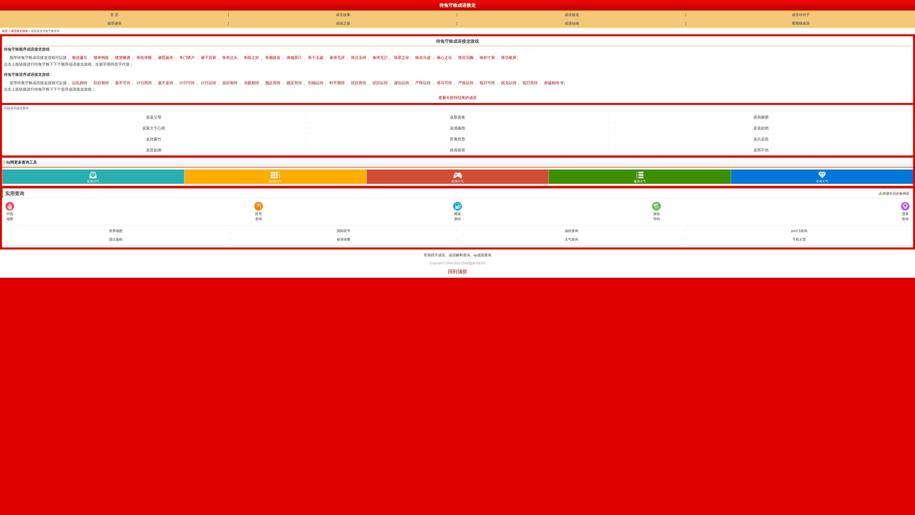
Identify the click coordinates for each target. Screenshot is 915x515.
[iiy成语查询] (5, 5)
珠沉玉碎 (358, 58)
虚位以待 (401, 83)
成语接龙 (572, 15)
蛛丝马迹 (423, 58)
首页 (5, 31)
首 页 (114, 15)
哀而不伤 (761, 150)
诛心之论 (444, 58)
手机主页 (799, 239)
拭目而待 (358, 83)
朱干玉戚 (315, 58)
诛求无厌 (337, 58)
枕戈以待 (508, 83)
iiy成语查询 (482, 255)
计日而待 (144, 83)
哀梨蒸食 (457, 117)
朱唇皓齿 (272, 58)
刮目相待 (101, 83)
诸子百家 (208, 58)
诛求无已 (380, 58)
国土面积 (115, 239)
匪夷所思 (457, 139)
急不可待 (122, 83)
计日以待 (208, 83)
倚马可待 (444, 83)
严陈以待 (465, 83)
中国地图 (9, 216)
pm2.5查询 (799, 231)
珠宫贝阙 (465, 58)
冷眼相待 (251, 83)
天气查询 (571, 239)
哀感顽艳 (457, 128)
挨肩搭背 (457, 150)
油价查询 (571, 231)
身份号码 (656, 216)
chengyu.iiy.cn (473, 263)
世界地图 (115, 231)
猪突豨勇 (122, 58)
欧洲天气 (275, 181)
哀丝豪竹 (153, 139)
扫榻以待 (315, 83)
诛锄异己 (294, 58)
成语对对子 (801, 15)
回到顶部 (457, 271)
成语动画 (572, 23)
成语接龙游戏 (19, 31)
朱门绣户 (187, 58)
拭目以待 (380, 83)
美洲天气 (457, 181)
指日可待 (487, 83)
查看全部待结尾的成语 (457, 98)
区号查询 (258, 216)
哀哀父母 (153, 117)
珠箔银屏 (508, 58)
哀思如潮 (153, 150)
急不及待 (165, 83)
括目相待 (230, 83)
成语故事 (343, 15)
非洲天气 (822, 181)
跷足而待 (294, 83)
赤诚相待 (551, 83)
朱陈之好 (251, 58)
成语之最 (343, 23)
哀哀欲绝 (761, 128)
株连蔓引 (79, 58)
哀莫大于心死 (153, 128)
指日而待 (530, 83)
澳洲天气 (640, 181)
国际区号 (343, 231)
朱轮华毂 (144, 58)
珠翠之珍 (401, 58)
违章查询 (905, 216)
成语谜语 (114, 23)
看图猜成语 (801, 23)
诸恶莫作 (165, 58)
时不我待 (337, 83)
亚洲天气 (93, 181)
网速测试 (457, 216)
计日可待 (187, 83)
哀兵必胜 (761, 139)
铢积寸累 (487, 58)
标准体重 (343, 239)
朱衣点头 (230, 58)
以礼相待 (79, 83)
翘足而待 (272, 83)
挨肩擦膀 (761, 117)
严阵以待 (423, 83)
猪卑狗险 (101, 58)
